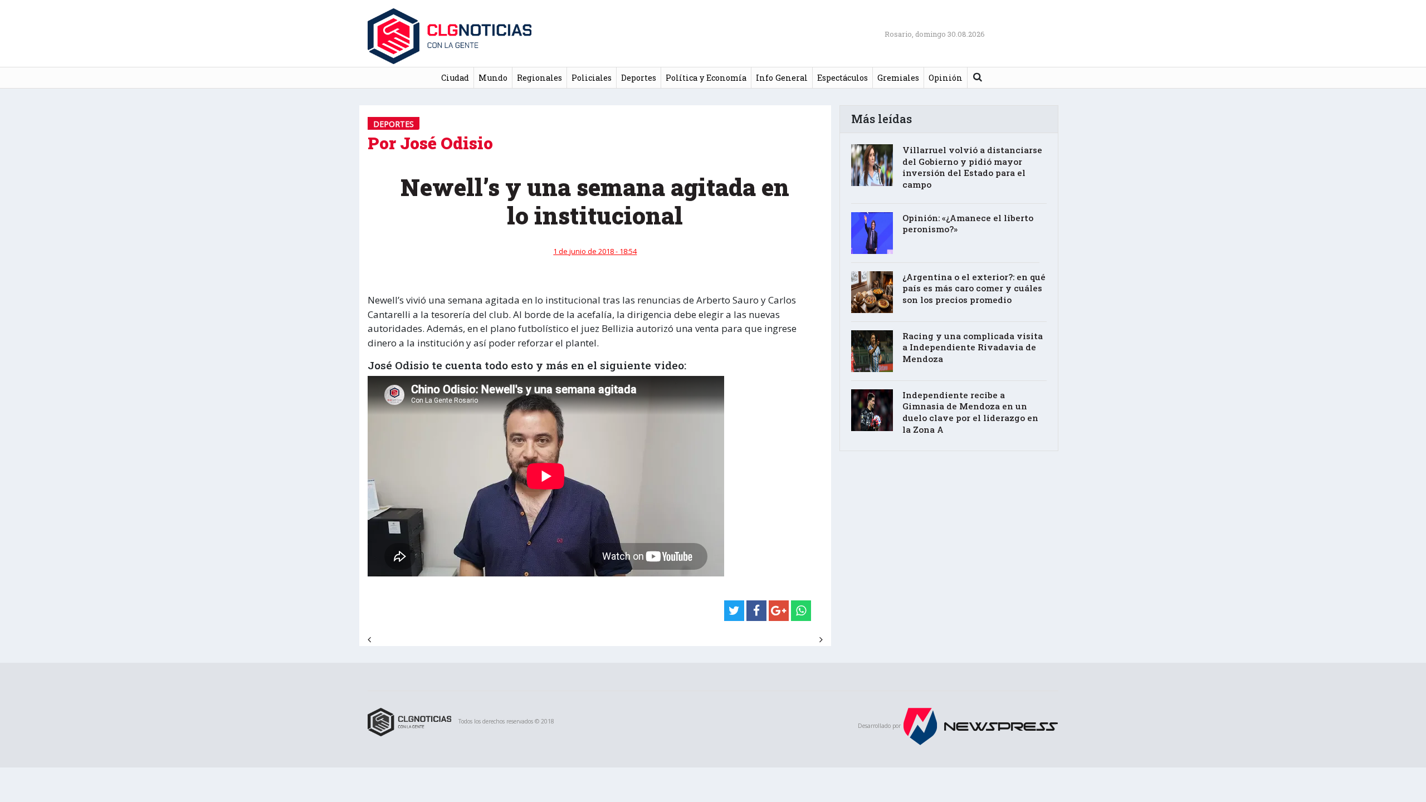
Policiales (592, 77)
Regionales (539, 77)
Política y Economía (706, 77)
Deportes (638, 77)
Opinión (946, 77)
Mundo (492, 77)
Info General (782, 77)
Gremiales (898, 77)
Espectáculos (842, 77)
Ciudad (455, 77)
